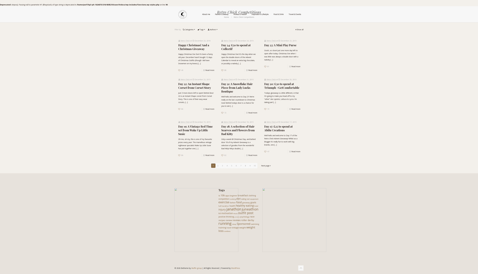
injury (222, 209)
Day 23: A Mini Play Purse (280, 45)
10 (255, 165)
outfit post (245, 213)
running (225, 223)
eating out (245, 199)
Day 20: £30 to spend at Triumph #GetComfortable (281, 86)
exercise (223, 202)
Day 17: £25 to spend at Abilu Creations (278, 128)
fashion (233, 202)
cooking (233, 199)
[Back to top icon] (300, 268)
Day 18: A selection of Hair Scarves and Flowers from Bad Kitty (238, 130)
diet (238, 198)
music (235, 213)
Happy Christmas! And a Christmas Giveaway (193, 47)
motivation (227, 213)
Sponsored (243, 224)
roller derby (247, 220)
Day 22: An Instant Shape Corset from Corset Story (194, 86)
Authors (213, 29)
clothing (252, 195)
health (232, 206)
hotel (256, 206)
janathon (233, 209)
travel (229, 228)
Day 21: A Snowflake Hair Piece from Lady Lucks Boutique (237, 87)
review (229, 220)
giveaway (246, 202)
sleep (234, 224)
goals (253, 202)
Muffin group (196, 268)
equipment (254, 199)
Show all (300, 29)
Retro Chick (185, 41)
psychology (244, 217)
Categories (189, 29)
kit (219, 213)
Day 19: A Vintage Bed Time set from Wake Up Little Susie (195, 130)
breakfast (243, 195)
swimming (255, 224)
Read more (209, 70)
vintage (235, 227)
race (252, 216)
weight (242, 227)
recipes (221, 220)
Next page (265, 165)
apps (227, 195)
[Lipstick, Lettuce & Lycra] (182, 14)
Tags (202, 29)
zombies (227, 231)
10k (223, 195)
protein (237, 217)
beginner (233, 195)
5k (219, 196)
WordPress (235, 268)
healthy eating (245, 205)
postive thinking (226, 216)
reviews (237, 220)
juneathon (250, 209)
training (222, 227)
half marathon (223, 206)
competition (223, 199)
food (239, 202)
